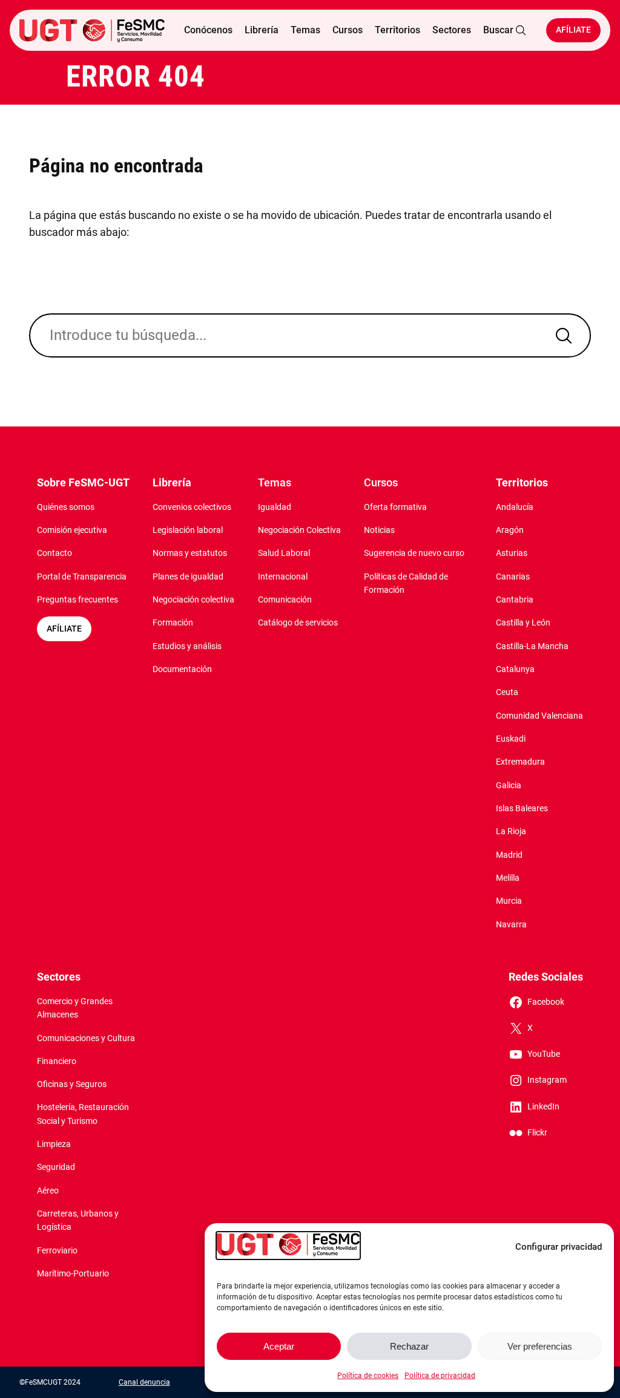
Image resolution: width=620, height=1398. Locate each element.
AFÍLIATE (64, 629)
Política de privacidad (439, 1375)
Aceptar (278, 1346)
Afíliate (573, 30)
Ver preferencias (539, 1346)
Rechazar (409, 1346)
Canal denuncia (144, 1382)
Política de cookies (367, 1375)
